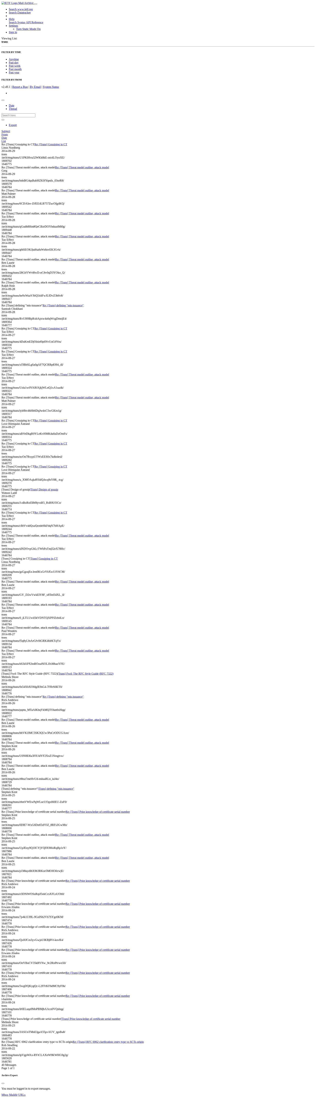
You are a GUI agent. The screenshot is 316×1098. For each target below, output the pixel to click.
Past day (13, 62)
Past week (14, 65)
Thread (13, 108)
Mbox (4, 1094)
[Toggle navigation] (35, 4)
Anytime (14, 59)
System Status (51, 86)
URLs (21, 1094)
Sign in (13, 32)
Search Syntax (17, 22)
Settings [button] (13, 25)
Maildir (13, 1094)
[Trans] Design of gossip (44, 489)
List (3, 141)
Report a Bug (20, 86)
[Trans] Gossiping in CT (44, 558)
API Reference (34, 22)
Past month (15, 69)
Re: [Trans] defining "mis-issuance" (63, 305)
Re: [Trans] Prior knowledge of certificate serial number (98, 811)
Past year (14, 72)
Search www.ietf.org (21, 9)
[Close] (2, 1083)
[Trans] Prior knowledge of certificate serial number (90, 1018)
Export (13, 125)
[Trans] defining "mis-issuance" (56, 788)
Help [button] (11, 19)
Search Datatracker (20, 12)
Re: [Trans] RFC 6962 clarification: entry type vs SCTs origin (108, 1041)
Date (11, 105)
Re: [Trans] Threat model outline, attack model (82, 167)
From (4, 134)
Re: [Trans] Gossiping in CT (50, 144)
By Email (35, 86)
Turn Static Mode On (28, 28)
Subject (5, 131)
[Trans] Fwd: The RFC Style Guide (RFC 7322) (85, 673)
